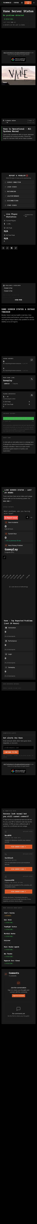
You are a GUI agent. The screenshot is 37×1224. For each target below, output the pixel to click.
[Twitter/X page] (15, 248)
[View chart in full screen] (4, 557)
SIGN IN (27, 2)
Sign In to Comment (18, 995)
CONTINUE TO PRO (11, 752)
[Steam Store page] (11, 248)
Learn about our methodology (19, 586)
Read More (6, 501)
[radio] (18, 182)
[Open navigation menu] (33, 2)
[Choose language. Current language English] (22, 2)
